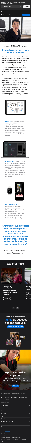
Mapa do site (3, 441)
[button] (11, 6)
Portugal (3, 433)
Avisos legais (23, 439)
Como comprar (26, 14)
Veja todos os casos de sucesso (15, 326)
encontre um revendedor (16, 429)
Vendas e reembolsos (15, 439)
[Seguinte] (17, 308)
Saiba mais (15, 385)
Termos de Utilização (5, 439)
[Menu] (29, 11)
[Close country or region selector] (29, 2)
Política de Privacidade (5, 437)
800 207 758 (7, 431)
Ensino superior (6, 15)
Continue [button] (27, 6)
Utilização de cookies (16, 437)
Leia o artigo (7, 298)
